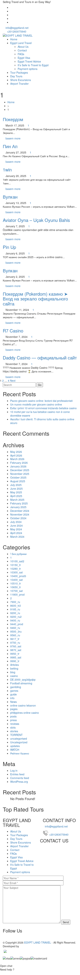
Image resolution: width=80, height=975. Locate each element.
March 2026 (17, 459)
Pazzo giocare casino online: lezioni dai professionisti (41, 401)
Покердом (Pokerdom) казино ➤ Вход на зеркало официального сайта (35, 298)
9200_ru (15, 613)
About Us (23, 46)
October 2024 (18, 518)
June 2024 (16, 525)
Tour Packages (19, 72)
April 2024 (16, 533)
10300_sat (16, 572)
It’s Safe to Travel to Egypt (33, 65)
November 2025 (19, 474)
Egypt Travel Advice (29, 61)
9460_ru (15, 628)
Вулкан (10, 196)
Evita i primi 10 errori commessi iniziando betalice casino (43, 408)
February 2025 (19, 503)
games (14, 690)
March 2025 (17, 499)
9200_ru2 (16, 617)
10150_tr (15, 565)
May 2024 (16, 529)
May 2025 (16, 492)
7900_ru (15, 602)
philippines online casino (24, 712)
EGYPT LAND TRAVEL (37, 942)
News (13, 702)
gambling (15, 687)
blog (12, 672)
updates (15, 746)
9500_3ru (16, 631)
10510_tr (15, 583)
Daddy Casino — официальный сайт (40, 357)
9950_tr (14, 653)
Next (12, 380)
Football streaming (21, 683)
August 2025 (17, 481)
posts (13, 716)
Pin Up (9, 247)
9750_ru (15, 642)
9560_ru (15, 635)
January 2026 (18, 466)
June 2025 (16, 488)
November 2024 (19, 514)
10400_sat (16, 580)
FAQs (21, 54)
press (13, 720)
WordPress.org (19, 781)
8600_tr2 (15, 605)
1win (7, 169)
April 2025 (16, 496)
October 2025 (18, 477)
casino (14, 676)
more (17, 138)
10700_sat (16, 591)
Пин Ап (10, 146)
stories (14, 731)
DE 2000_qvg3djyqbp (23, 679)
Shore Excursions (20, 80)
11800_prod (17, 594)
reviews (14, 724)
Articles (14, 665)
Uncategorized (18, 742)
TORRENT (16, 735)
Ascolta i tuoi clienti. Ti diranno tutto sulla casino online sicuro (42, 421)
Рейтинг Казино (19, 753)
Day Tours (16, 76)
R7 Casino (13, 330)
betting (14, 668)
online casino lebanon (23, 705)
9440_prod (16, 624)
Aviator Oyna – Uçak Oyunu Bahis (36, 220)
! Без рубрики (18, 554)
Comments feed (19, 778)
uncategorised (18, 738)
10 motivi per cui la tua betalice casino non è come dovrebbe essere (40, 413)
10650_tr (15, 587)
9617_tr (14, 639)
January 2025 (18, 507)
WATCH (14, 749)
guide (13, 694)
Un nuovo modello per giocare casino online (36, 404)
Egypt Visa (24, 58)
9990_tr (14, 661)
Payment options (27, 69)
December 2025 (19, 470)
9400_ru (15, 620)
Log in (13, 770)
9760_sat (15, 646)
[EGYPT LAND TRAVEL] (18, 35)
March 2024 (17, 536)
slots (13, 727)
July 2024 (16, 522)
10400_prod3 (18, 576)
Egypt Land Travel (21, 43)
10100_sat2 (17, 561)
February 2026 (19, 462)
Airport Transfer (19, 83)
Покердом (13, 119)
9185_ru (15, 609)
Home (13, 39)
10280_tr (15, 568)
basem (10, 138)
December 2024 (19, 511)
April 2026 (16, 455)
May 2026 (16, 452)
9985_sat (15, 657)
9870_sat (15, 650)
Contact (22, 50)
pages (13, 709)
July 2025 (16, 485)
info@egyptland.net (16, 28)
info (12, 698)
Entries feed (17, 774)
